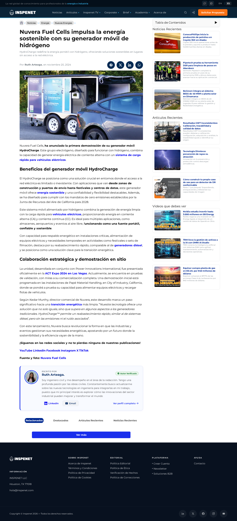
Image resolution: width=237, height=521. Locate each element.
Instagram (68, 350)
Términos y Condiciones (82, 468)
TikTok (83, 350)
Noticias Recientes (125, 420)
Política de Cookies (79, 477)
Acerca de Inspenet (79, 463)
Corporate (110, 12)
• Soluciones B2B (162, 473)
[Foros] (204, 3)
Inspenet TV (90, 12)
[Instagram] (213, 514)
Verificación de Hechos (124, 472)
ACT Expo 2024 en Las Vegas (66, 273)
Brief (126, 12)
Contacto (199, 463)
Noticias (57, 12)
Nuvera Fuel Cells (53, 358)
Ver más (81, 434)
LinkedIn (39, 350)
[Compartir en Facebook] (111, 65)
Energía (45, 23)
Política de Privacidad (81, 472)
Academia (141, 12)
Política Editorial (120, 463)
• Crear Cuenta (161, 463)
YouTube (26, 350)
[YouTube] (223, 514)
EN (220, 3)
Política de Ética (120, 468)
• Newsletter (159, 468)
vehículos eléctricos (67, 214)
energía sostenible (50, 192)
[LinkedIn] (183, 514)
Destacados (60, 420)
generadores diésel (128, 245)
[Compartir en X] (120, 65)
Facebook (53, 350)
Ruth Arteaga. (34, 64)
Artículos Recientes (91, 420)
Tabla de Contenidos (170, 22)
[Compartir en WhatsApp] (139, 65)
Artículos (71, 12)
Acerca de (160, 12)
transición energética (66, 304)
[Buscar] (185, 12)
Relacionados (34, 420)
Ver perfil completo (124, 403)
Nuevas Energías (63, 23)
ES (228, 3)
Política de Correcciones (125, 477)
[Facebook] (203, 514)
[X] (193, 514)
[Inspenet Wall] (211, 3)
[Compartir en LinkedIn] (130, 65)
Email (72, 403)
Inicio (21, 23)
